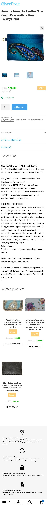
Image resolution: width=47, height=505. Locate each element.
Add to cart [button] (35, 346)
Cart (41, 502)
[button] (42, 28)
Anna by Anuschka (12, 119)
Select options (12, 343)
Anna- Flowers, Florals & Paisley (27, 119)
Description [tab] (6, 132)
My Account (18, 504)
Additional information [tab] (11, 140)
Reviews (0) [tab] (6, 147)
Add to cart (19, 107)
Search (30, 504)
